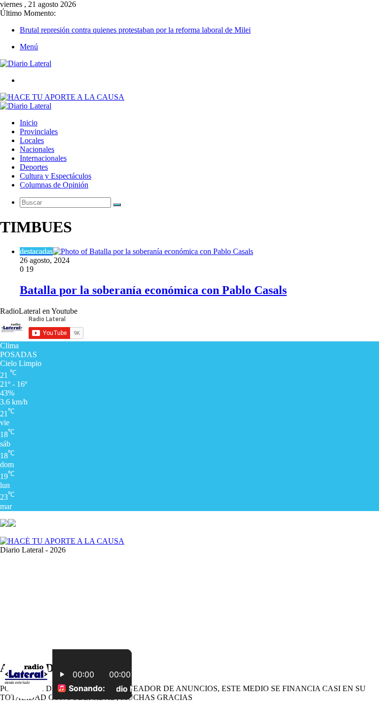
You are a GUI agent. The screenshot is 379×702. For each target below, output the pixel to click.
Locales (32, 140)
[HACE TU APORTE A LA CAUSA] (62, 97)
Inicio (29, 122)
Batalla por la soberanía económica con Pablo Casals (153, 290)
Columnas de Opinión (54, 185)
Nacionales (37, 149)
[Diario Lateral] (25, 63)
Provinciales (39, 131)
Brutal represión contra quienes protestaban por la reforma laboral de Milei (135, 30)
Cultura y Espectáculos (55, 176)
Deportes (34, 167)
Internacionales (43, 158)
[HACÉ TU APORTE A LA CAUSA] (62, 541)
